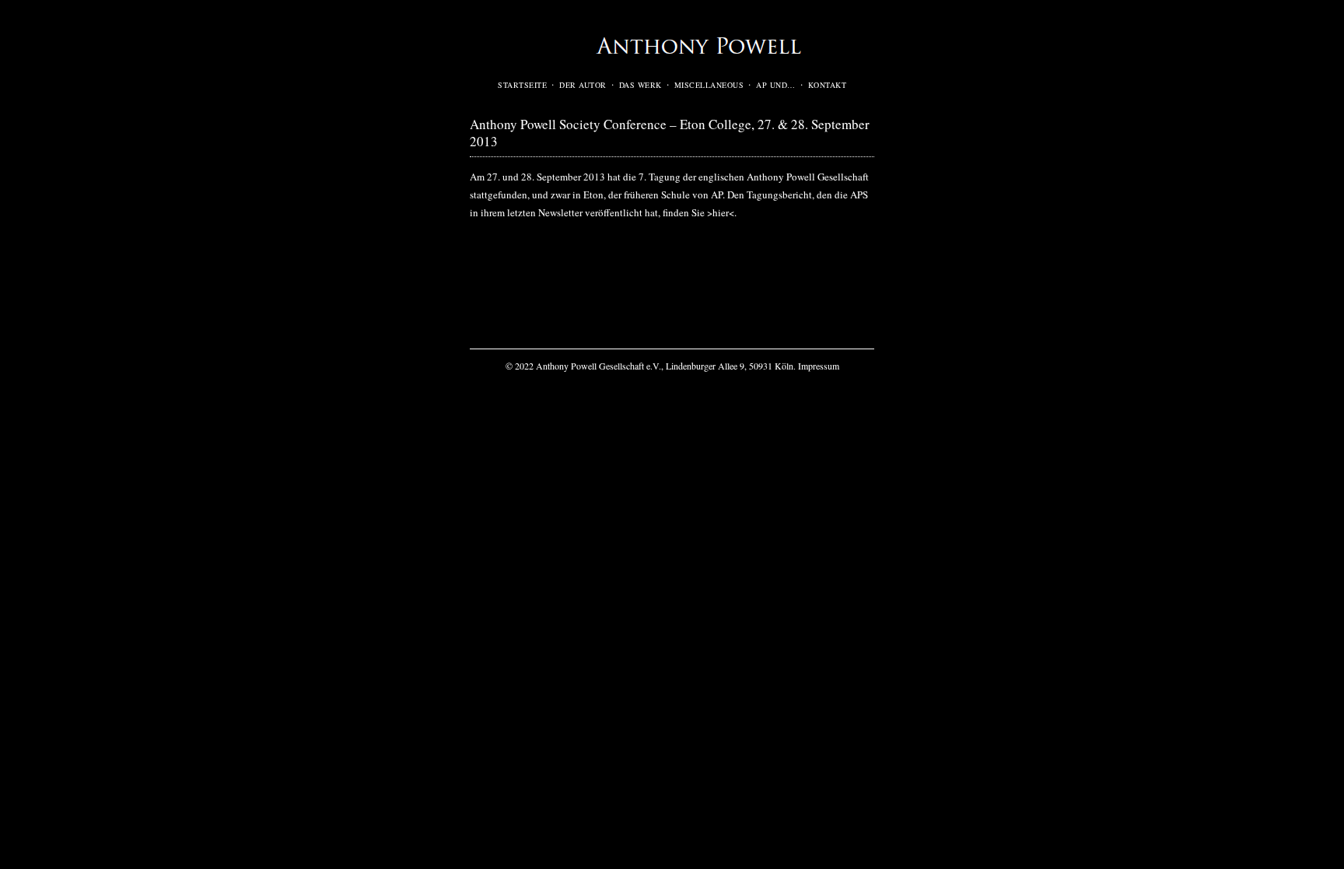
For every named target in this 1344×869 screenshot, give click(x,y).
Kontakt (827, 84)
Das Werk (640, 84)
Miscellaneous (709, 84)
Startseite (522, 84)
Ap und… (776, 84)
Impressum (818, 365)
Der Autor (583, 84)
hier (720, 212)
